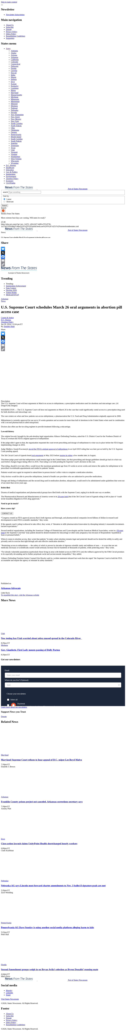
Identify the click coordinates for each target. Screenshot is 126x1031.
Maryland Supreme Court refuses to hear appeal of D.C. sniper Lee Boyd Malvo (41, 759)
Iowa (13, 82)
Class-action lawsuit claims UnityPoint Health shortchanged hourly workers (39, 843)
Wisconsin (15, 161)
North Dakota (16, 126)
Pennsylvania (16, 134)
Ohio (13, 128)
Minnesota (15, 99)
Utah (13, 150)
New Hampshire (17, 115)
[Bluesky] (63, 249)
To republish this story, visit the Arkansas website (20, 595)
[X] (63, 253)
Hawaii (13, 73)
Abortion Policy (12, 179)
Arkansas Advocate (11, 588)
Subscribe (10, 27)
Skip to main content (9, 2)
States (8, 49)
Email (8, 995)
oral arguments (37, 455)
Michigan (14, 97)
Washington (15, 157)
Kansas (13, 84)
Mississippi (15, 101)
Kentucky (14, 86)
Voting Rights (11, 292)
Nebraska (14, 110)
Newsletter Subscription (15, 15)
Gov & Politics (11, 172)
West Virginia (16, 159)
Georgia (14, 71)
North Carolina (17, 123)
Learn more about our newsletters (14, 707)
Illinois (13, 77)
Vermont (14, 152)
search (5, 192)
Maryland (14, 93)
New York (15, 121)
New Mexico (16, 119)
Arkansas (14, 57)
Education (10, 170)
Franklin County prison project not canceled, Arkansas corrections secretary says (42, 801)
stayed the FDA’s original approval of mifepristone (48, 449)
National (14, 108)
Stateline (14, 143)
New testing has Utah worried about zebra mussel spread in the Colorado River (41, 638)
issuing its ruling (66, 455)
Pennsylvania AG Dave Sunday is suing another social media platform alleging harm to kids (47, 927)
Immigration (10, 174)
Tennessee (15, 146)
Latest (9, 199)
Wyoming (14, 163)
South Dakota (16, 141)
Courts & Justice (7, 318)
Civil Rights (10, 183)
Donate (9, 29)
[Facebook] (63, 257)
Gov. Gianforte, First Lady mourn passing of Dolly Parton (30, 650)
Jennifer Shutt (9, 326)
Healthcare (10, 168)
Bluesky (9, 990)
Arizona (14, 55)
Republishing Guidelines (15, 36)
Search (4, 205)
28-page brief (63, 497)
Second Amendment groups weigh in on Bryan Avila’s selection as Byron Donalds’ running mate (49, 969)
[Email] (63, 260)
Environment (11, 176)
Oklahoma (15, 130)
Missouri (14, 104)
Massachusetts (16, 95)
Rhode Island (16, 137)
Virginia (14, 154)
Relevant (10, 202)
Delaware (14, 66)
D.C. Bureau (11, 165)
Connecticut (15, 64)
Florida (13, 68)
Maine (13, 90)
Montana (14, 106)
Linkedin (9, 993)
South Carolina (17, 139)
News (3, 301)
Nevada (14, 112)
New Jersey (15, 117)
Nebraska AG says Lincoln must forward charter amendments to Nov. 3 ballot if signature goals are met (53, 885)
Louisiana (14, 88)
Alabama (14, 51)
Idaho (13, 75)
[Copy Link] (63, 264)
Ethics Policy (11, 34)
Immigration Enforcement (16, 286)
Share (3, 329)
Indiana (14, 79)
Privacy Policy (11, 32)
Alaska (13, 53)
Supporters (10, 38)
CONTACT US (7, 513)
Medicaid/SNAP (12, 295)
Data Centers (11, 288)
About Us (10, 25)
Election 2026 (11, 290)
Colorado (14, 62)
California (15, 60)
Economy (9, 181)
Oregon (14, 132)
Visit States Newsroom (10, 999)
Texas (13, 148)
